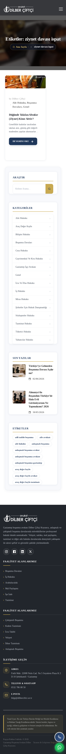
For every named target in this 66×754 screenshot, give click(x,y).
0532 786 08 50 (18, 687)
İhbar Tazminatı (12, 643)
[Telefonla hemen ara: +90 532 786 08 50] (59, 737)
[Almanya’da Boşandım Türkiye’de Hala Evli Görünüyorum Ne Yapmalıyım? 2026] (19, 392)
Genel (26, 106)
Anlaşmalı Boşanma (14, 649)
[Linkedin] (22, 551)
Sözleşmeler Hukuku (25, 315)
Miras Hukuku (22, 299)
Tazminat (9, 600)
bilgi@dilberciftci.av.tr (21, 698)
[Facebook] (14, 551)
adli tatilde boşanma (24, 437)
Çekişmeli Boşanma (14, 620)
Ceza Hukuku (22, 250)
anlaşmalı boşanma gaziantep (28, 463)
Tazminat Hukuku (24, 323)
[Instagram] (6, 551)
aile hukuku (20, 444)
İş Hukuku (20, 291)
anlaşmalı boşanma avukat (27, 450)
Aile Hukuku (19, 102)
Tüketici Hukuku (23, 331)
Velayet (8, 637)
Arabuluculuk (11, 582)
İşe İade (8, 594)
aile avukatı (45, 437)
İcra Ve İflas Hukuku (25, 283)
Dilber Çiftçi (18, 98)
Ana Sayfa (21, 47)
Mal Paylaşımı (11, 588)
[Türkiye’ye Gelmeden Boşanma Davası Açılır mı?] (19, 366)
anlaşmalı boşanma (40, 444)
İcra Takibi (10, 632)
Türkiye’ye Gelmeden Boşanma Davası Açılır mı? (41, 369)
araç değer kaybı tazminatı (27, 482)
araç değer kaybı (22, 469)
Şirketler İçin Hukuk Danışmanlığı (31, 307)
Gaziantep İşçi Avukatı (26, 267)
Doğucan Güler (57, 742)
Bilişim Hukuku (23, 234)
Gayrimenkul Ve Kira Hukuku (29, 258)
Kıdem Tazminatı (13, 626)
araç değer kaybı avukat (26, 476)
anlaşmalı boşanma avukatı (27, 456)
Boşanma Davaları (24, 242)
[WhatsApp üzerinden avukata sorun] (59, 747)
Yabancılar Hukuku (24, 340)
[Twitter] (30, 551)
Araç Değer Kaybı (24, 226)
